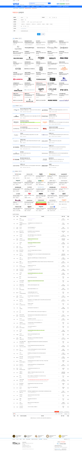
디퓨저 (32, 373)
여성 (28, 335)
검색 (49, 3)
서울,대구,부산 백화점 (62, 65)
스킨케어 (29, 350)
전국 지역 (49, 44)
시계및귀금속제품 (30, 255)
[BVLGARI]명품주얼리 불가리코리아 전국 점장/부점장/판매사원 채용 (41, 95)
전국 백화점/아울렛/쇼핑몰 (28, 97)
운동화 (34, 228)
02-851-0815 (61, 443)
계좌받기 (40, 439)
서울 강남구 (49, 65)
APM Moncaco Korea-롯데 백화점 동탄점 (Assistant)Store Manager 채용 (41, 84)
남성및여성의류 (32, 232)
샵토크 (33, 6)
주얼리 (34, 392)
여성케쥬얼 (29, 369)
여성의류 (29, 247)
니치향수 (29, 346)
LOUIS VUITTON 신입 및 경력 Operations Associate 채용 (29, 53)
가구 (28, 297)
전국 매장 (14, 86)
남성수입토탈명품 (30, 270)
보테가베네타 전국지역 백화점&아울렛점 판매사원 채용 (29, 63)
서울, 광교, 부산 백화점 (50, 55)
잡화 (34, 232)
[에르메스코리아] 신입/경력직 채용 (63, 63)
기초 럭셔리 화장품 (30, 274)
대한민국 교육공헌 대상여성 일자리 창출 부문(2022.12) (18, 436)
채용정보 (16, 6)
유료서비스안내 (45, 439)
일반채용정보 (61, 411)
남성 (28, 266)
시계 (35, 392)
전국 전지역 (60, 97)
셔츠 (31, 293)
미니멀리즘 (30, 335)
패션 (34, 377)
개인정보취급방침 (28, 439)
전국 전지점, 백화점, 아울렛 (16, 55)
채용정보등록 (66, 6)
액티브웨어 (36, 377)
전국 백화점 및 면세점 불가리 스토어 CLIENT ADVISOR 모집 (18, 95)
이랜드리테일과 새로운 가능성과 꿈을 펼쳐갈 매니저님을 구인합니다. (18, 74)
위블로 (31, 392)
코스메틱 (31, 350)
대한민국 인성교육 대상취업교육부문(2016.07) (64, 436)
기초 (32, 350)
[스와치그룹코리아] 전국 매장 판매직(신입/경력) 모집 (63, 95)
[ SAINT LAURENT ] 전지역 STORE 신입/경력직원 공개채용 (63, 42)
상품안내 (20, 38)
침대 (29, 297)
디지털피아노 (32, 236)
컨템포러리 (29, 232)
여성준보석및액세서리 (30, 365)
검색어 (14, 30)
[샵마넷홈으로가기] (16, 442)
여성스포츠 (31, 228)
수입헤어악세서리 (30, 316)
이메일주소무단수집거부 (34, 439)
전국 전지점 (37, 55)
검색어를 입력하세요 (32, 3)
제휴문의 (21, 439)
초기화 (42, 34)
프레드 (29, 392)
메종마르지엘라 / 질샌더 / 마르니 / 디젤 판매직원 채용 (17, 63)
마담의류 (29, 396)
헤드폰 (30, 236)
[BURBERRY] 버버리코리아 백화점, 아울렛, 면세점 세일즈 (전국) (64, 74)
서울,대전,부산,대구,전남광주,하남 (40, 44)
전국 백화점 (14, 65)
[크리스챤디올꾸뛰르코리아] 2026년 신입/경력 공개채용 (52, 42)
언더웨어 (29, 377)
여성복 (31, 377)
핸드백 (28, 354)
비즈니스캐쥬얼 (37, 293)
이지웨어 (33, 377)
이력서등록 (60, 6)
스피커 (28, 236)
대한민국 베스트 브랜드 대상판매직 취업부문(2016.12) (52, 436)
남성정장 (29, 293)
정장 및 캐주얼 (29, 251)
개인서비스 (43, 6)
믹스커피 (29, 224)
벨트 (32, 293)
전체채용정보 (56, 411)
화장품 (34, 350)
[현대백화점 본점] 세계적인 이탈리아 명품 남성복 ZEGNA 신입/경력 (29, 42)
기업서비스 (49, 6)
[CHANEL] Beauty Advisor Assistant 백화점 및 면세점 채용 (29, 74)
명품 (32, 392)
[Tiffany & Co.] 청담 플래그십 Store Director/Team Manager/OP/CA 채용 (52, 63)
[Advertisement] (41, 430)
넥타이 (34, 293)
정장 (30, 293)
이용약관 (24, 439)
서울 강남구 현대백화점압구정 (28, 44)
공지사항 (17, 0)
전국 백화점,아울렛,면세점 (62, 44)
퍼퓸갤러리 (29, 373)
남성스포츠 (29, 228)
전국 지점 (14, 44)
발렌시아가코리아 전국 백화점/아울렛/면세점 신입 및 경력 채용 (18, 53)
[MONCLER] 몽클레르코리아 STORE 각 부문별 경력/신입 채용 (29, 95)
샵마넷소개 (14, 439)
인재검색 (28, 6)
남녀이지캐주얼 (29, 327)
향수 (30, 346)
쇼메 (28, 392)
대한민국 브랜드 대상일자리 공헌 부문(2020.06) (29, 436)
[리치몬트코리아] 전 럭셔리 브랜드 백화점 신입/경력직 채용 (29, 84)
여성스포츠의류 (31, 266)
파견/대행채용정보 (66, 411)
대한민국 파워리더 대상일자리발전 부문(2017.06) (40, 436)
